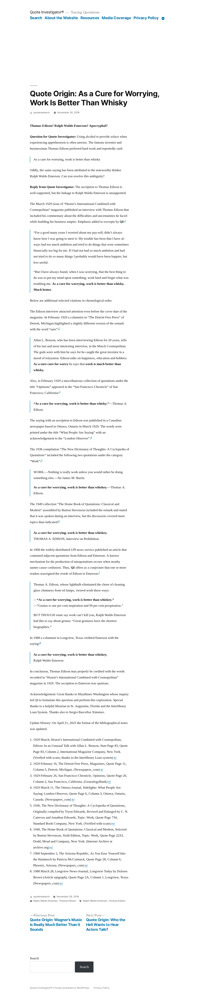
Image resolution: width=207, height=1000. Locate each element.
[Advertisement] (103, 53)
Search (36, 18)
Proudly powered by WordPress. (71, 987)
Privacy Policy (146, 18)
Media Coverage (116, 18)
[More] (163, 18)
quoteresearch (41, 112)
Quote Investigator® (47, 12)
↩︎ (115, 758)
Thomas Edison (67, 900)
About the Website (61, 18)
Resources (89, 18)
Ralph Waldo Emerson (45, 900)
